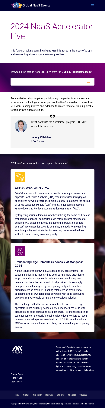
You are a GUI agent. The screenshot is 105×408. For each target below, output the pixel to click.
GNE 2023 (83, 395)
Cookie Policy (16, 381)
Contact (26, 395)
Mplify (58, 351)
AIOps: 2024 (32, 188)
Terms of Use (16, 378)
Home (17, 395)
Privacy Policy (17, 374)
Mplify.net (49, 395)
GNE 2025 (61, 395)
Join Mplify (37, 395)
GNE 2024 (72, 395)
